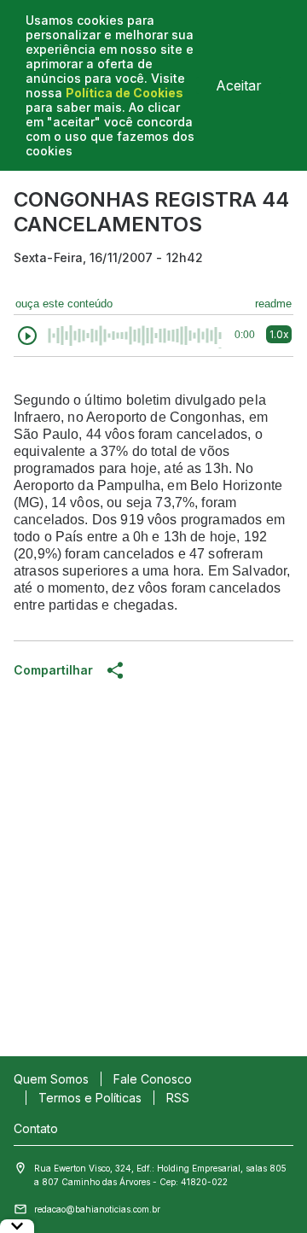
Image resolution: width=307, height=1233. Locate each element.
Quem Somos (51, 1079)
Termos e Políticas (90, 1097)
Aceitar (239, 85)
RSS (177, 1097)
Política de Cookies (124, 92)
